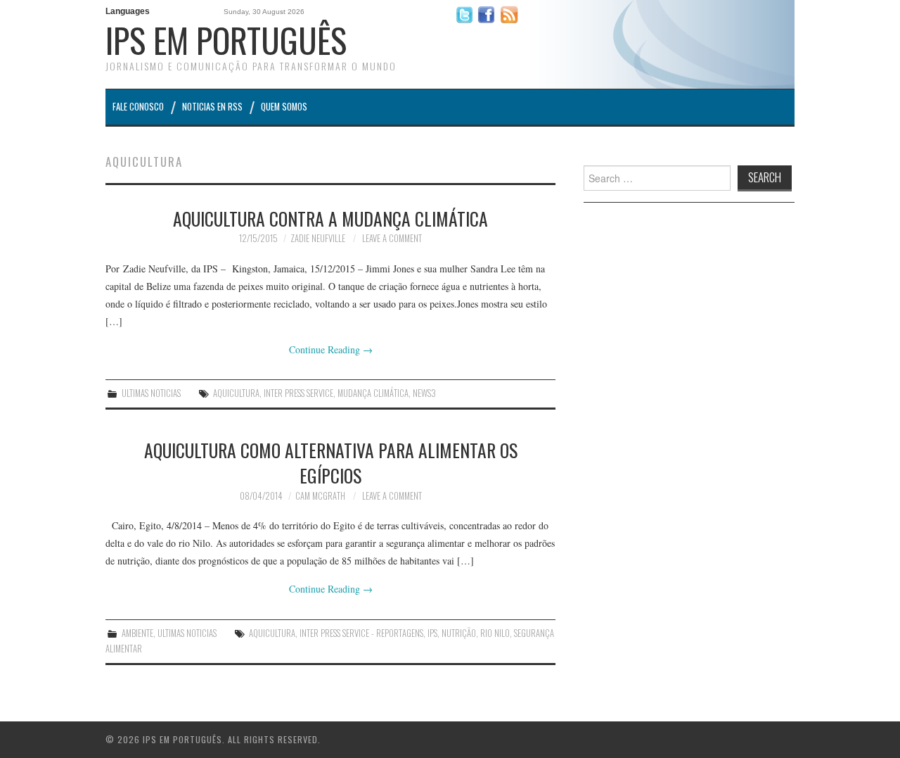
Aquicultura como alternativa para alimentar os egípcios (331, 462)
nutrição (459, 633)
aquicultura (236, 393)
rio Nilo (495, 633)
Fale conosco (138, 106)
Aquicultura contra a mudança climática (330, 218)
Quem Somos (284, 106)
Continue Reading (331, 349)
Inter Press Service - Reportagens (361, 633)
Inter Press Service (298, 393)
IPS (432, 633)
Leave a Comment (392, 238)
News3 (424, 393)
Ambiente (137, 633)
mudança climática (373, 393)
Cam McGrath (320, 496)
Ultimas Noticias (151, 393)
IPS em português (226, 40)
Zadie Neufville (317, 238)
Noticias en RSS (212, 106)
